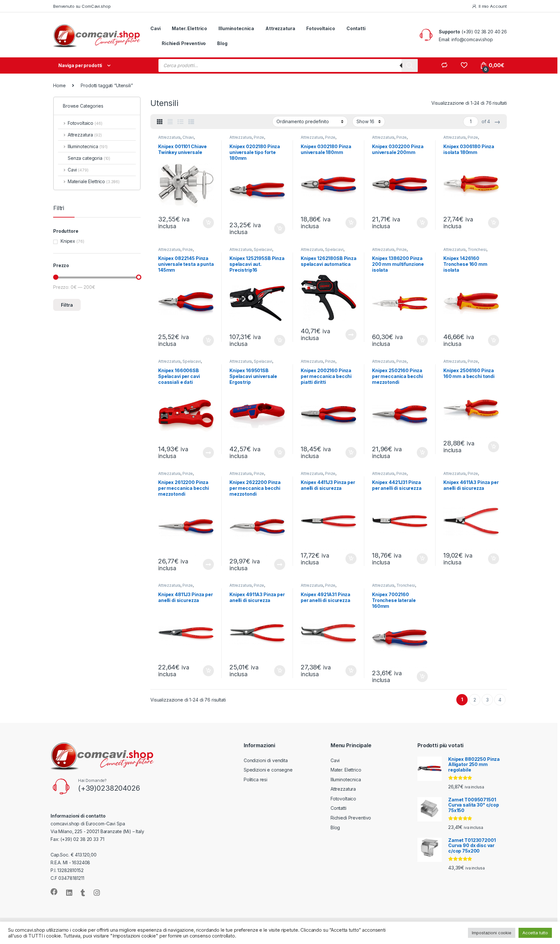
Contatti (356, 28)
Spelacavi (263, 249)
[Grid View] (160, 121)
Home (59, 85)
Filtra (67, 305)
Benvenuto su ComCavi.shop (82, 6)
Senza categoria (89, 158)
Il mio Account (493, 6)
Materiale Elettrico (94, 181)
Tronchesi (477, 249)
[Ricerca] (410, 65)
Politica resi (255, 779)
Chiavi (188, 137)
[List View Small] (191, 121)
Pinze (259, 137)
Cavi (155, 28)
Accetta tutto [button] (535, 932)
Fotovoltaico (320, 28)
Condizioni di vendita (266, 760)
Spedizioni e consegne (268, 770)
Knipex (68, 241)
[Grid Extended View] (170, 121)
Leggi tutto (350, 334)
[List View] (180, 121)
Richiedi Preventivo (184, 43)
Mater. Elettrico (189, 28)
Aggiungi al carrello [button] (204, 222)
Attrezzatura (280, 28)
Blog (222, 43)
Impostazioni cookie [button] (491, 932)
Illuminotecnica (236, 28)
